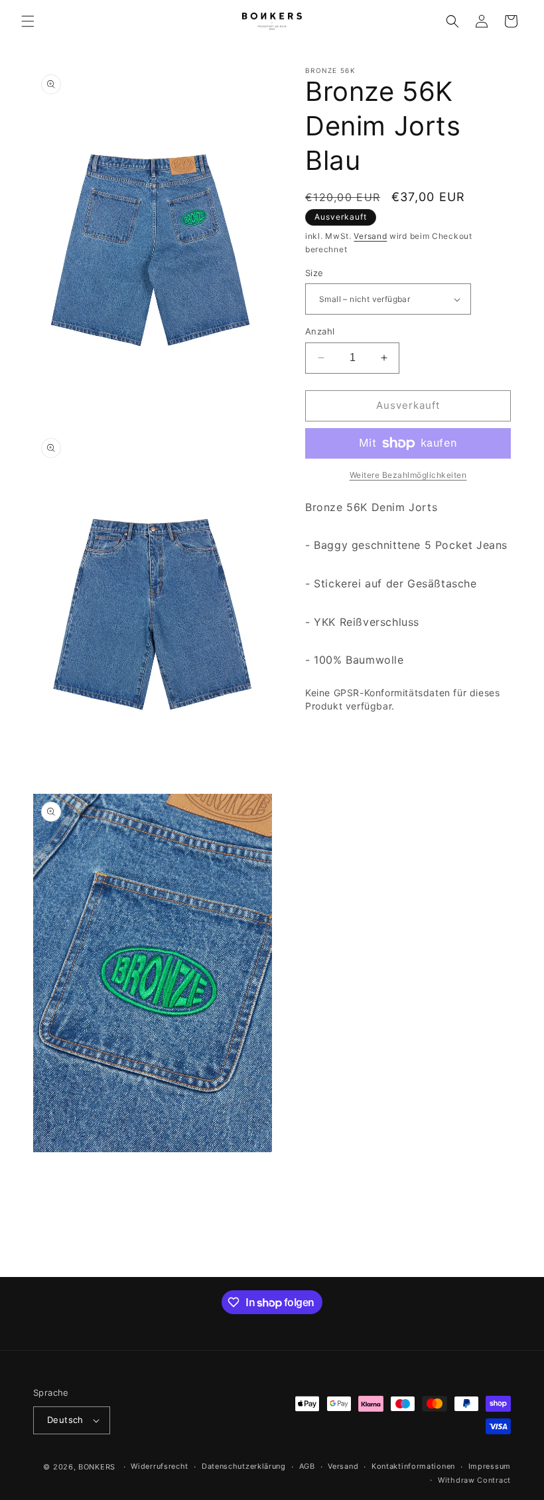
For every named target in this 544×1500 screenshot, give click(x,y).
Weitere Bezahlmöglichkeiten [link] (408, 475)
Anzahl (319, 331)
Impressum (489, 1466)
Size (314, 272)
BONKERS (96, 1466)
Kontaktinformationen (413, 1466)
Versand (370, 236)
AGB (307, 1466)
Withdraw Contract (474, 1480)
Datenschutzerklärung (244, 1466)
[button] (27, 21)
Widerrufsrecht (159, 1466)
